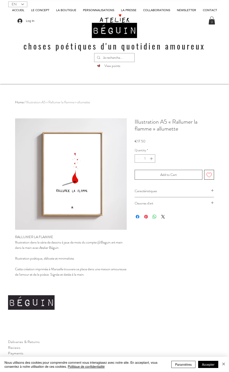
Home (19, 102)
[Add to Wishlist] (209, 175)
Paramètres (183, 364)
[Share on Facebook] (137, 216)
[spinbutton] (145, 158)
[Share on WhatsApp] (154, 216)
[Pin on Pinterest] (146, 216)
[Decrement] (138, 158)
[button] (211, 21)
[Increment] (152, 158)
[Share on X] (163, 216)
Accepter (208, 364)
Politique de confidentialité (86, 366)
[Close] (223, 364)
